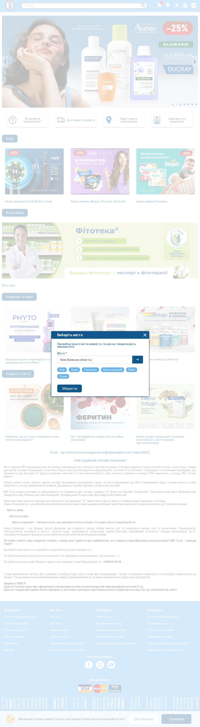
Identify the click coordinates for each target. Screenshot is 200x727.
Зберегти (69, 389)
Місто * (62, 353)
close (145, 335)
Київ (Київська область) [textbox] (76, 359)
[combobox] (100, 360)
